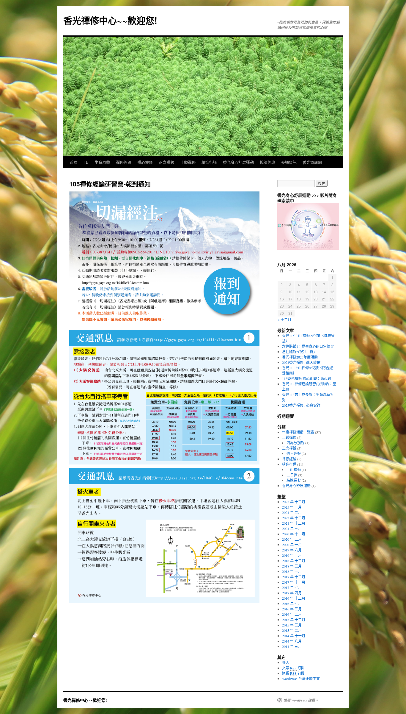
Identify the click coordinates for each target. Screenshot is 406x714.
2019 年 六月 (292, 550)
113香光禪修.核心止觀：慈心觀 (306, 378)
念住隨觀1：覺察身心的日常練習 (308, 346)
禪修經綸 (289, 458)
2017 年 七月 (292, 587)
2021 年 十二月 (293, 523)
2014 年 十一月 (293, 635)
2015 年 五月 (292, 625)
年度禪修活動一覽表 (298, 432)
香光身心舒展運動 (238, 162)
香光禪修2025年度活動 (300, 357)
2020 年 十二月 (293, 533)
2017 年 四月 (292, 592)
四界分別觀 (295, 442)
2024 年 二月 (292, 512)
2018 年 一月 (292, 571)
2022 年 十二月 (293, 517)
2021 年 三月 (292, 528)
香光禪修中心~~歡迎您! (110, 20)
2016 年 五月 (292, 609)
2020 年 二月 (292, 539)
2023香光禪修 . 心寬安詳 (301, 405)
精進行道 (209, 162)
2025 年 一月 (292, 507)
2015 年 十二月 (293, 619)
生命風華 (102, 162)
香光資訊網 (312, 162)
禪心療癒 (145, 162)
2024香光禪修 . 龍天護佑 (301, 362)
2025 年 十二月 (293, 501)
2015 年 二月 (292, 630)
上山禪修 (294, 469)
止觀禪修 (188, 162)
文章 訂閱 (293, 667)
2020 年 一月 (292, 544)
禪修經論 (123, 162)
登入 (285, 662)
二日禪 (292, 475)
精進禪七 (294, 480)
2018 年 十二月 (293, 560)
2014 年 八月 (292, 641)
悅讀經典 (267, 162)
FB (86, 162)
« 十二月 (284, 319)
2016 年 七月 (292, 603)
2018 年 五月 (292, 566)
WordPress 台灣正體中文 (301, 678)
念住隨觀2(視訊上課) (298, 351)
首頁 (74, 162)
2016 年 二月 (292, 614)
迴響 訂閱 (293, 673)
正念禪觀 (166, 162)
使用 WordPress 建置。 (301, 700)
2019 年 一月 (292, 555)
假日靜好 (294, 453)
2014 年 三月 (292, 646)
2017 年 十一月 (293, 582)
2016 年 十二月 (293, 598)
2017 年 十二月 (293, 576)
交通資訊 (289, 162)
